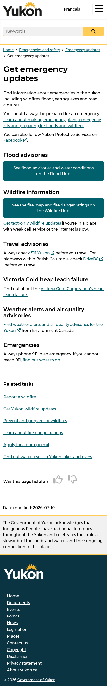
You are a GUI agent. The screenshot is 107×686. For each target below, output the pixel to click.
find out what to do (41, 360)
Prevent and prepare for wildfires (35, 420)
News (12, 622)
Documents (18, 602)
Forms (13, 616)
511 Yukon (40, 253)
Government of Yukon (36, 680)
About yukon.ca (22, 670)
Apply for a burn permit (26, 444)
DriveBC (91, 259)
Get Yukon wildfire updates (29, 409)
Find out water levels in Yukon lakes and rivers (47, 456)
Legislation (17, 629)
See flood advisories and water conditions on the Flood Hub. (53, 171)
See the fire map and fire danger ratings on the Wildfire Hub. (53, 208)
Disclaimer (17, 656)
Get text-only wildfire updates (32, 223)
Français (72, 9)
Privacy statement (24, 663)
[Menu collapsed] (98, 9)
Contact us (17, 643)
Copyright (16, 649)
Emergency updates (82, 50)
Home (8, 50)
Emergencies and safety (39, 50)
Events (13, 609)
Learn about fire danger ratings (33, 432)
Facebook (12, 140)
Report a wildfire (19, 397)
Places (13, 636)
